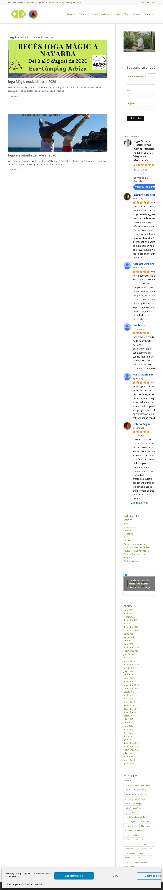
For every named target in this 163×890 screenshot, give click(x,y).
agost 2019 (129, 668)
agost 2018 (129, 691)
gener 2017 (129, 739)
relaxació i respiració (134, 853)
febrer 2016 (129, 760)
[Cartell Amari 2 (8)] (57, 59)
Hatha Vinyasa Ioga (133, 803)
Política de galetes (13, 884)
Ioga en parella (131, 812)
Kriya (136, 826)
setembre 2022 (131, 630)
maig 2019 (128, 678)
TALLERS (127, 540)
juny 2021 (128, 640)
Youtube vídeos (131, 561)
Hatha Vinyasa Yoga (133, 808)
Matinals (128, 830)
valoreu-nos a (143, 186)
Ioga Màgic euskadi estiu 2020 (32, 81)
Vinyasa (128, 862)
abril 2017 (128, 729)
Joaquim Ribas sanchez (147, 194)
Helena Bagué (142, 424)
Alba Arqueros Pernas (146, 263)
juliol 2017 (128, 719)
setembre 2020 (131, 650)
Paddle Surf (147, 844)
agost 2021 (129, 637)
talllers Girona (144, 857)
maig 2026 (128, 609)
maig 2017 (128, 725)
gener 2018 (129, 705)
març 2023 (128, 623)
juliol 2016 (128, 753)
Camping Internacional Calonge (138, 785)
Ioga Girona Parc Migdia (135, 817)
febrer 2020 (129, 661)
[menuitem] (71, 14)
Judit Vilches (143, 821)
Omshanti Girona (132, 844)
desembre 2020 (131, 647)
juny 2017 (128, 722)
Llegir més (13, 96)
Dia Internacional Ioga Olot (136, 794)
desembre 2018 (131, 681)
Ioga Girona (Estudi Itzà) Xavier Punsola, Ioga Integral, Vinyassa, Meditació (144, 150)
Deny (115, 875)
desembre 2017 (131, 708)
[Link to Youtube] (147, 2)
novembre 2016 (131, 746)
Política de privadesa (32, 884)
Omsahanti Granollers (134, 839)
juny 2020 (128, 654)
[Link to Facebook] (143, 2)
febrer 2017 (129, 736)
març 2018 (128, 698)
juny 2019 (128, 674)
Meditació (128, 533)
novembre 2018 (131, 685)
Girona (128, 799)
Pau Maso (139, 325)
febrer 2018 (129, 702)
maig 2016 (128, 756)
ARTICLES (128, 520)
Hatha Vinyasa (140, 799)
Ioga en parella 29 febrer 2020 (32, 155)
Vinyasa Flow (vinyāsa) (134, 543)
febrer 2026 (129, 616)
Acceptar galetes (74, 875)
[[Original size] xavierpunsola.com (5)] (57, 133)
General (127, 523)
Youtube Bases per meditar (137, 547)
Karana (127, 530)
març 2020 (128, 657)
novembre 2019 (131, 664)
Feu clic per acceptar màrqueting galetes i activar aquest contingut (139, 583)
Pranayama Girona (145, 848)
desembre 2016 (131, 742)
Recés (126, 537)
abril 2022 (128, 633)
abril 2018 (128, 695)
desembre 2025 (131, 620)
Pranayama (130, 848)
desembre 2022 (131, 627)
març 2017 (128, 732)
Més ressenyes (139, 502)
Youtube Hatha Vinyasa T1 (136, 550)
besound (128, 780)
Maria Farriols (147, 826)
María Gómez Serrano (147, 374)
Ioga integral (129, 526)
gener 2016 (129, 763)
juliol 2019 (128, 671)
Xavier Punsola (140, 862)
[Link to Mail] (152, 2)
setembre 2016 (131, 749)
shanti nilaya (130, 857)
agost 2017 (129, 715)
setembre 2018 (131, 688)
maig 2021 (128, 644)
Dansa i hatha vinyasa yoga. (136, 790)
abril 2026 (128, 613)
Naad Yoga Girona (132, 835)
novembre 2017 (131, 712)
